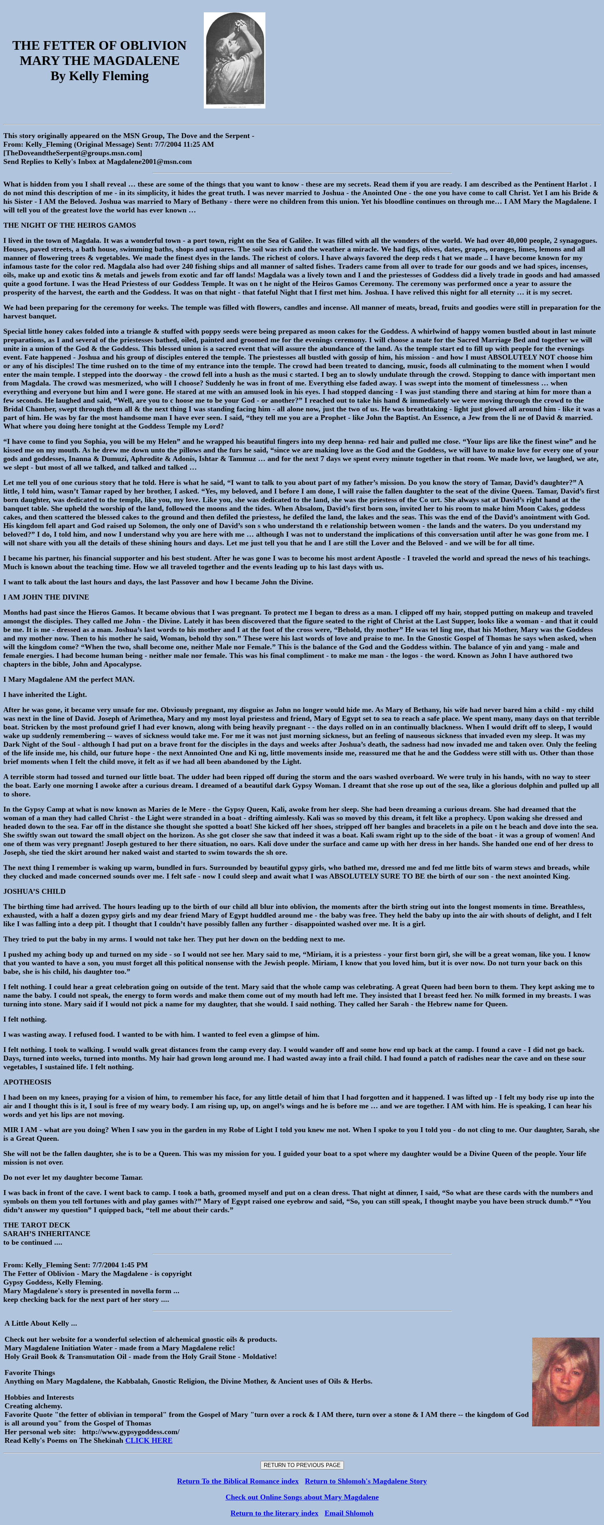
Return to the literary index (274, 1513)
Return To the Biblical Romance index (238, 1481)
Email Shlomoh (349, 1513)
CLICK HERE (149, 1440)
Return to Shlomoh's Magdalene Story (366, 1481)
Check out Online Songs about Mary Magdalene (302, 1497)
